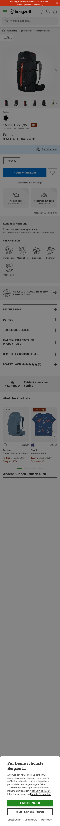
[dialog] (30, 791)
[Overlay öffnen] (41, 4)
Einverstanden (30, 803)
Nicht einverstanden (30, 811)
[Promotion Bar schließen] (57, 3)
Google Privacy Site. (41, 794)
